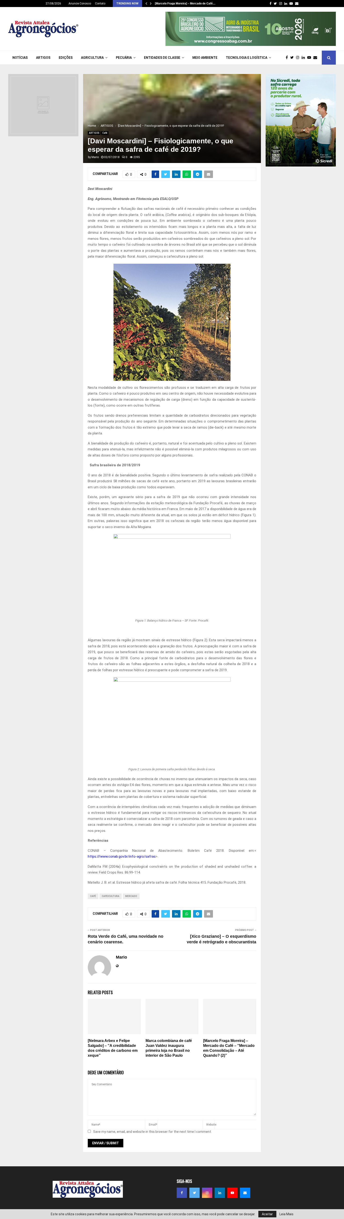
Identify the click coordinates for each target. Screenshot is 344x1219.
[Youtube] (310, 57)
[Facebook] (288, 57)
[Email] (316, 57)
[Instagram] (299, 57)
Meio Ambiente (204, 57)
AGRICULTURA (92, 57)
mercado (131, 896)
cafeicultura (110, 896)
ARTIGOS (43, 57)
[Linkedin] (304, 57)
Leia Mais (286, 1214)
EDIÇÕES (66, 57)
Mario (95, 157)
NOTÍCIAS (20, 57)
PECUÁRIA (124, 57)
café (93, 896)
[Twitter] (293, 57)
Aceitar (267, 1214)
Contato (100, 3)
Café (104, 133)
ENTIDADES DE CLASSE (162, 57)
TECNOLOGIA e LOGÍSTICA (246, 57)
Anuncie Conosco (80, 3)
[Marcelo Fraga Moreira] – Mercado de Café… (185, 3)
